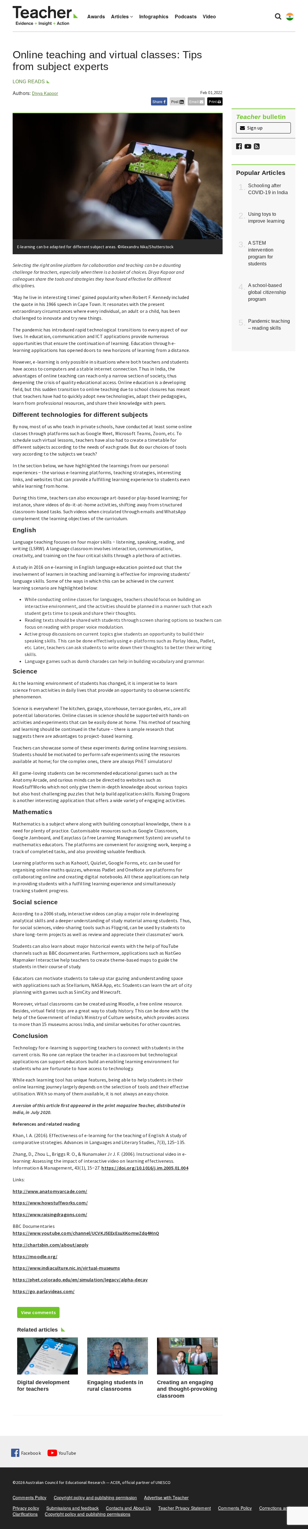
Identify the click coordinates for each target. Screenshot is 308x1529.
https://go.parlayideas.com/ (44, 1291)
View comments (38, 1312)
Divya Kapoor (45, 93)
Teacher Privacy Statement (184, 1508)
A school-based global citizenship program (267, 292)
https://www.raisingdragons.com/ (50, 1214)
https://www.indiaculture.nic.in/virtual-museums (66, 1268)
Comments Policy (29, 1497)
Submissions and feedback (72, 1508)
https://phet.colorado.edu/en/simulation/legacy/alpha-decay (80, 1280)
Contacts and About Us (128, 1508)
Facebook (31, 1453)
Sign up (254, 128)
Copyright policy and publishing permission (95, 1497)
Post (175, 101)
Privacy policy (26, 1508)
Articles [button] (120, 16)
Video (209, 16)
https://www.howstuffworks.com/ (50, 1203)
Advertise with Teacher (166, 1497)
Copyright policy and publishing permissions (87, 1514)
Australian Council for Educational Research (65, 1482)
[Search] (278, 16)
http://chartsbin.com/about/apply (50, 1245)
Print (213, 101)
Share (158, 101)
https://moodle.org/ (35, 1256)
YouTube (67, 1453)
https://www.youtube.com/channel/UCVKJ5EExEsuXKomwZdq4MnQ (86, 1233)
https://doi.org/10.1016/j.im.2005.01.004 (144, 1168)
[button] (256, 146)
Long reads (29, 81)
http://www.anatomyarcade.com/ (50, 1191)
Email (194, 101)
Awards (96, 16)
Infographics (154, 16)
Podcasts (186, 16)
